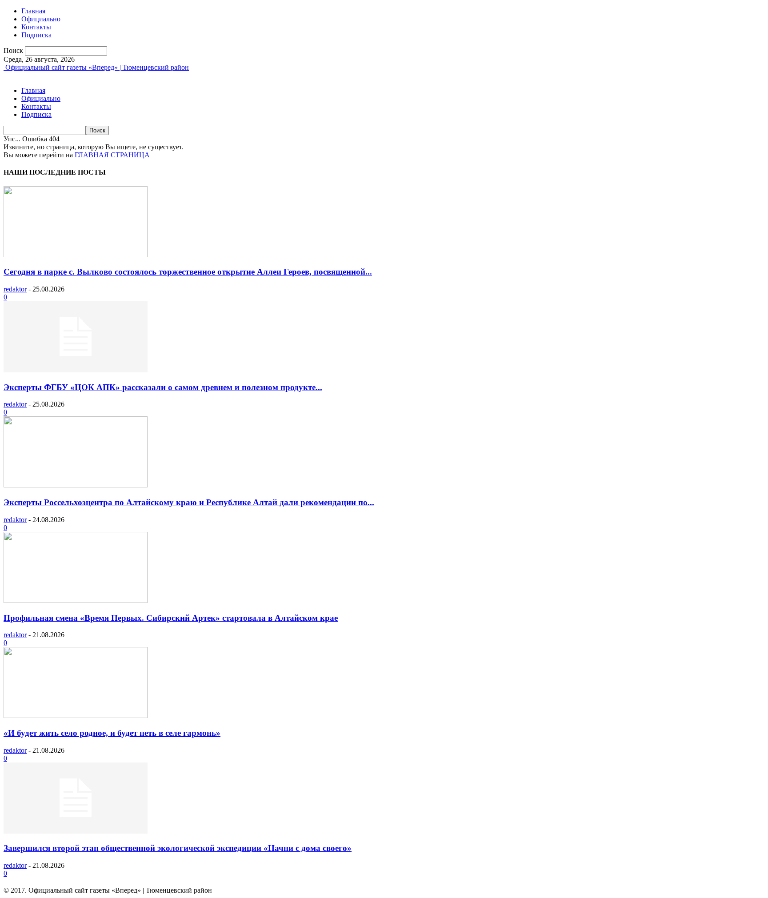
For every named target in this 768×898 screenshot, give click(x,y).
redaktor (15, 289)
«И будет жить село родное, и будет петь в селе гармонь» (112, 733)
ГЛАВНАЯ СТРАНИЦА (112, 155)
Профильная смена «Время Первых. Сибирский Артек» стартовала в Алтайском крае (171, 618)
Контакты (36, 27)
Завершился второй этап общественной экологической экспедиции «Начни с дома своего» (178, 848)
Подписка (36, 35)
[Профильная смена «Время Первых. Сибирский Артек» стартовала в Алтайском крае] (76, 600)
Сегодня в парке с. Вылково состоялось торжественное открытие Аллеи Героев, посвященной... (188, 271)
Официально (40, 19)
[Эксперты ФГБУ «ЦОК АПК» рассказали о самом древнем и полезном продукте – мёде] (76, 370)
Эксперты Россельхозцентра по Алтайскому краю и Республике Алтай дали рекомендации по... (189, 502)
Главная (33, 11)
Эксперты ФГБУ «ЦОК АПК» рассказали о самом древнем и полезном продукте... (163, 387)
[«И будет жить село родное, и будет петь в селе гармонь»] (76, 715)
